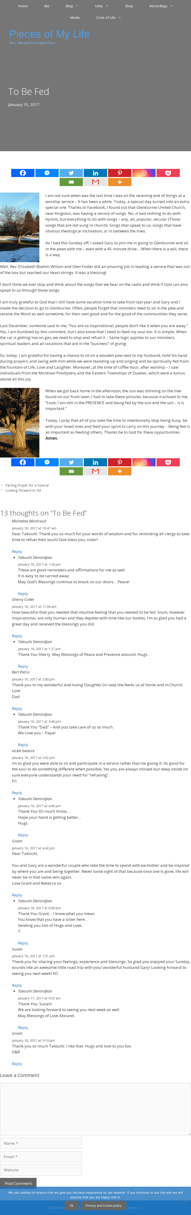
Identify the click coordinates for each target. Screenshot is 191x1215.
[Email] (71, 182)
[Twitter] (71, 173)
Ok (72, 1205)
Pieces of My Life (49, 34)
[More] (119, 182)
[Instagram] (144, 173)
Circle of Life (106, 17)
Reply (17, 551)
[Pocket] (168, 173)
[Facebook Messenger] (47, 173)
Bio (46, 5)
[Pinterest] (119, 173)
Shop (129, 5)
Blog (69, 5)
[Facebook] (22, 173)
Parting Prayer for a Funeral (27, 485)
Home (23, 5)
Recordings (158, 5)
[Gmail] (95, 182)
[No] (185, 1201)
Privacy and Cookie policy (104, 1205)
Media (75, 17)
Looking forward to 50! (23, 490)
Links (99, 5)
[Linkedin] (95, 173)
